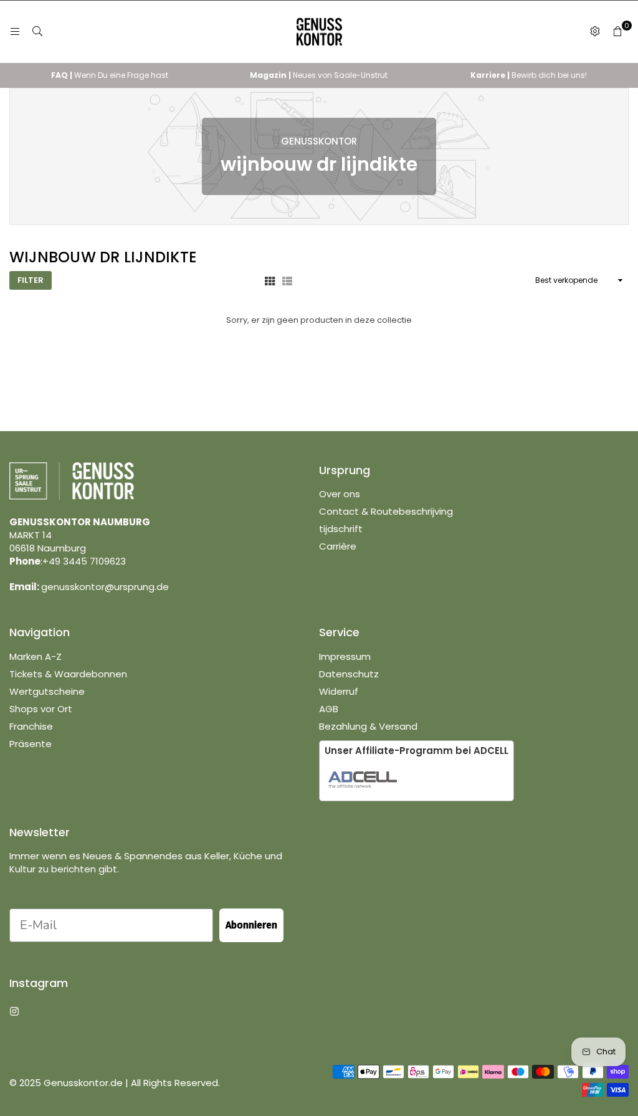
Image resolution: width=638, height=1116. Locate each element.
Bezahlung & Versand (368, 726)
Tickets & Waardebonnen (68, 673)
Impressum (345, 656)
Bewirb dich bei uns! (528, 75)
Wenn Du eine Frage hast (109, 75)
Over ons (339, 493)
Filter (30, 280)
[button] (617, 32)
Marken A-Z (35, 656)
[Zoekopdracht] (37, 31)
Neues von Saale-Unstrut (319, 75)
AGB (328, 708)
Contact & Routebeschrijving (386, 511)
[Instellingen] (595, 32)
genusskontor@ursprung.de (105, 586)
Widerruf (338, 691)
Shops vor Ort (40, 708)
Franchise (31, 726)
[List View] (287, 280)
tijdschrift (341, 528)
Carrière (337, 546)
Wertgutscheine (47, 691)
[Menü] (15, 31)
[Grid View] (270, 280)
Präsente (30, 743)
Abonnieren (251, 925)
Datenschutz (349, 673)
